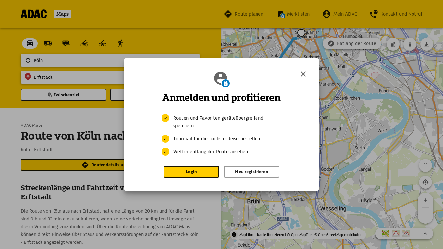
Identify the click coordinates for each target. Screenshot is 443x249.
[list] (221, 135)
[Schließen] (303, 74)
